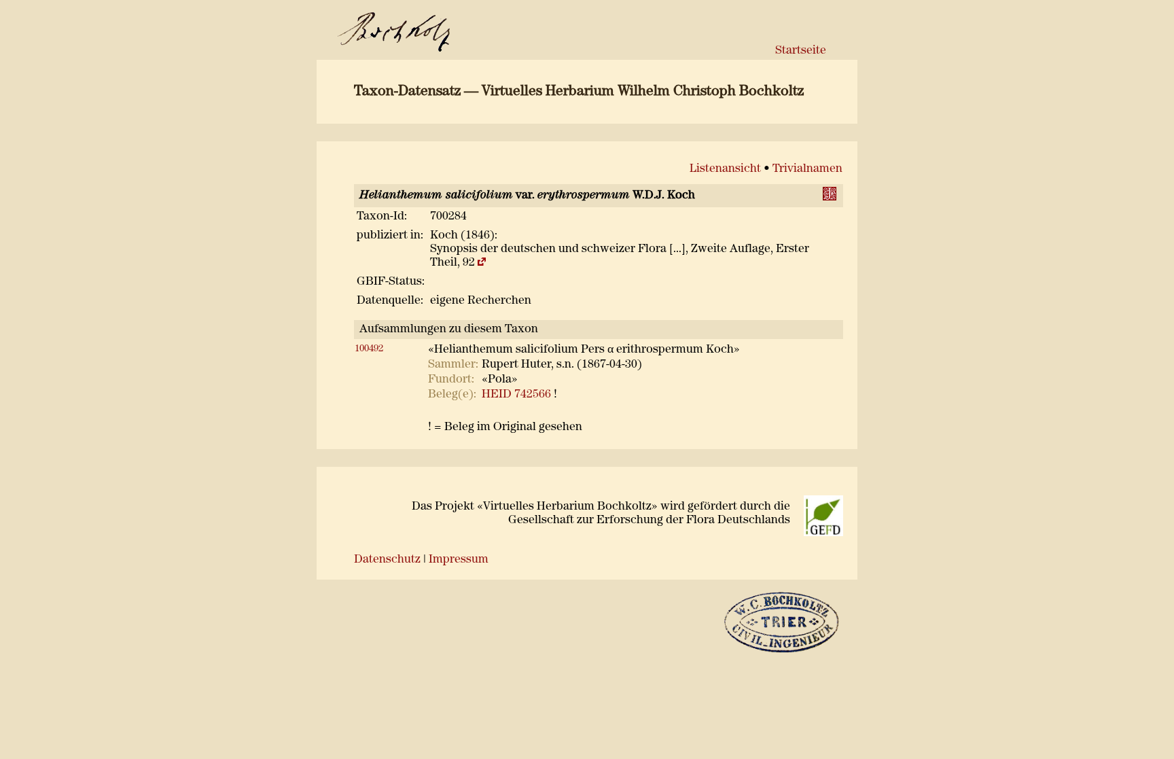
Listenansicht (725, 169)
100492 (369, 349)
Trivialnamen (807, 169)
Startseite (800, 51)
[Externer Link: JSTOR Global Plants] (831, 197)
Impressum (458, 559)
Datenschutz (387, 559)
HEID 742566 (516, 394)
